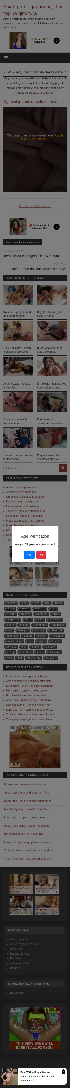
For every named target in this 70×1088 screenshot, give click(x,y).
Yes (29, 554)
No (41, 554)
